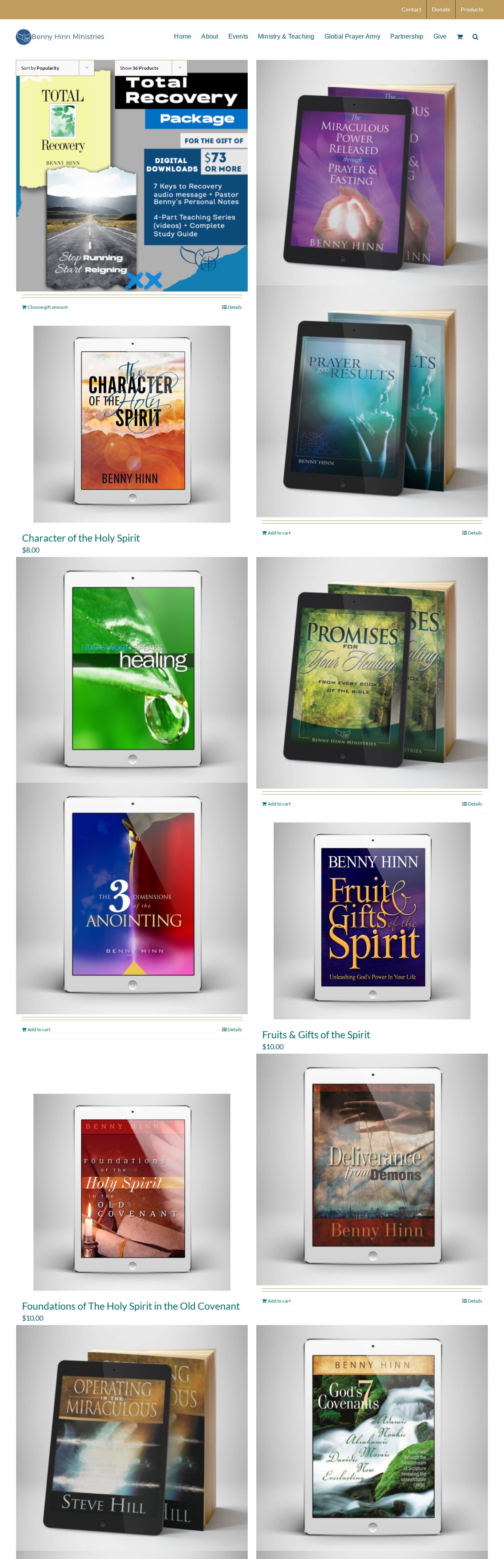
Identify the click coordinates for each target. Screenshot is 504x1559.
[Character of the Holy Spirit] (132, 424)
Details (235, 307)
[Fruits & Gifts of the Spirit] (372, 920)
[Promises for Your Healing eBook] (372, 672)
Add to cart (279, 533)
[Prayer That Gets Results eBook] (372, 401)
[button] (475, 35)
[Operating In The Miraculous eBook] (132, 1440)
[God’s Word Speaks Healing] (132, 672)
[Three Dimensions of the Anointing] (132, 898)
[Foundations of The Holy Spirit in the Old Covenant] (132, 1192)
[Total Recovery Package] (132, 176)
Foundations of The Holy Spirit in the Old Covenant (131, 1306)
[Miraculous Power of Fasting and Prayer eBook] (372, 176)
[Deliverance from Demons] (372, 1169)
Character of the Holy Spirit (81, 538)
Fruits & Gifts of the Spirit (316, 1034)
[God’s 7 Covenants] (372, 1440)
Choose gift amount (48, 307)
